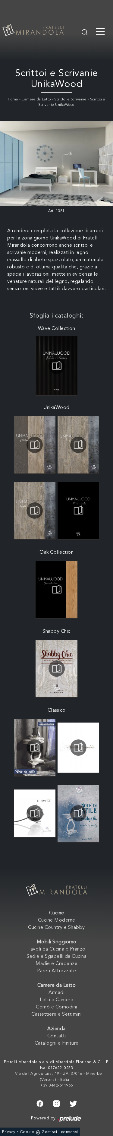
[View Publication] (57, 365)
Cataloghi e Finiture (57, 1043)
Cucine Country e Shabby (56, 927)
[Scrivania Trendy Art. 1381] (56, 163)
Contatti (56, 1036)
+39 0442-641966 (56, 1085)
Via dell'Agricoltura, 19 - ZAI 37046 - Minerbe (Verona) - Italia (58, 1077)
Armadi (56, 992)
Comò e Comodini (56, 1007)
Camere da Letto (36, 99)
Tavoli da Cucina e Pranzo (56, 949)
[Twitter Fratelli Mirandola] (73, 1103)
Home (13, 99)
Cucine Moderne (56, 920)
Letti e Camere (56, 1000)
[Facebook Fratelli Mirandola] (40, 1103)
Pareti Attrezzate (56, 971)
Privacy (8, 1132)
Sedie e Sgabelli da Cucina (56, 956)
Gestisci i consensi (60, 1132)
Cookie (27, 1132)
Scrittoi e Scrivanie (70, 99)
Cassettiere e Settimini (56, 1014)
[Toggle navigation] (100, 31)
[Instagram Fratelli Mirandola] (56, 1103)
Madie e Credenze (56, 963)
